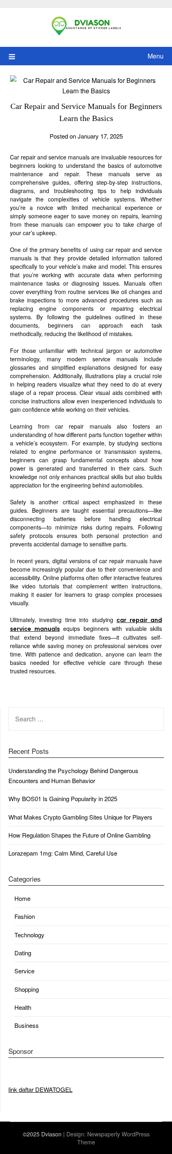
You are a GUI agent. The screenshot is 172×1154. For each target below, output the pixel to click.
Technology (29, 934)
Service (24, 971)
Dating (22, 953)
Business (26, 1025)
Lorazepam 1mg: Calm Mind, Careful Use (62, 853)
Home (22, 898)
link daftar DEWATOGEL (40, 1089)
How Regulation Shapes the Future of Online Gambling (79, 835)
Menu (156, 55)
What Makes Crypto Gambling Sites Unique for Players (80, 817)
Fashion (24, 916)
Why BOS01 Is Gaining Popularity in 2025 (62, 798)
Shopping (26, 989)
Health (22, 1007)
